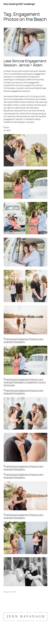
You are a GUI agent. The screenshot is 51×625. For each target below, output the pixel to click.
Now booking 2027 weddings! (19, 4)
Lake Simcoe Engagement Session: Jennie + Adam (25, 63)
